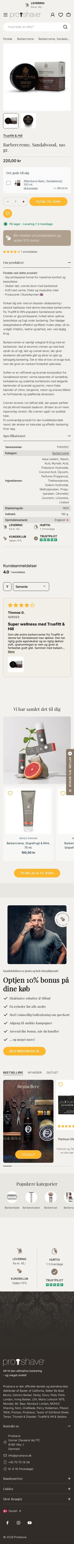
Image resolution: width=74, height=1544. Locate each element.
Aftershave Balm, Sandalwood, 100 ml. (43, 183)
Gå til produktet (31, 188)
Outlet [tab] (52, 1072)
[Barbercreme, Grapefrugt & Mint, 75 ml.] (28, 811)
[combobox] (37, 27)
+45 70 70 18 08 (19, 1462)
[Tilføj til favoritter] (7, 213)
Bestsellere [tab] (13, 1072)
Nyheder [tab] (35, 1072)
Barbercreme (25, 38)
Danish (13, 1511)
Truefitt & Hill (12, 136)
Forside (7, 38)
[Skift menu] (5, 14)
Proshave (20, 1537)
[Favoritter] (60, 14)
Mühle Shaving (28, 838)
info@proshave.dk (19, 1455)
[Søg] (65, 27)
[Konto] (52, 14)
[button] (12, 251)
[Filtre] (7, 586)
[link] (37, 238)
